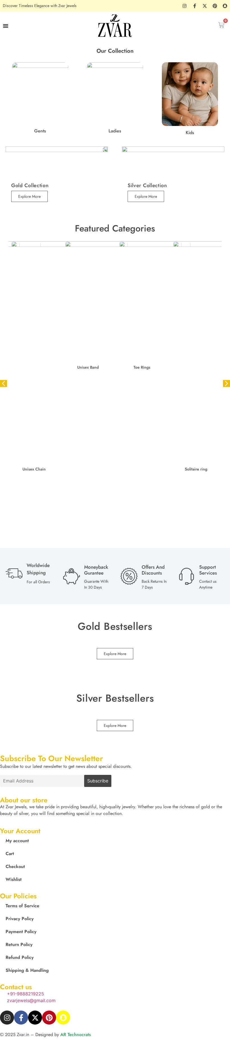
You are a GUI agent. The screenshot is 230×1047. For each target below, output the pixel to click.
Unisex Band (88, 367)
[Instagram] (184, 6)
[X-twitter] (205, 6)
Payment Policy (21, 931)
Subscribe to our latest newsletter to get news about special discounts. (66, 766)
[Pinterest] (215, 6)
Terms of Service (22, 906)
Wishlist (14, 879)
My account (17, 840)
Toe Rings (142, 367)
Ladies (115, 131)
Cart (10, 853)
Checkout (15, 866)
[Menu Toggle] (5, 26)
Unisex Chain (34, 469)
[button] (3, 383)
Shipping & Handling (27, 970)
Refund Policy (20, 957)
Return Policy (19, 944)
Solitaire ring (196, 469)
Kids (190, 132)
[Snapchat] (225, 6)
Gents (40, 131)
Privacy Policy (20, 918)
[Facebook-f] (194, 6)
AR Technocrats (75, 1034)
